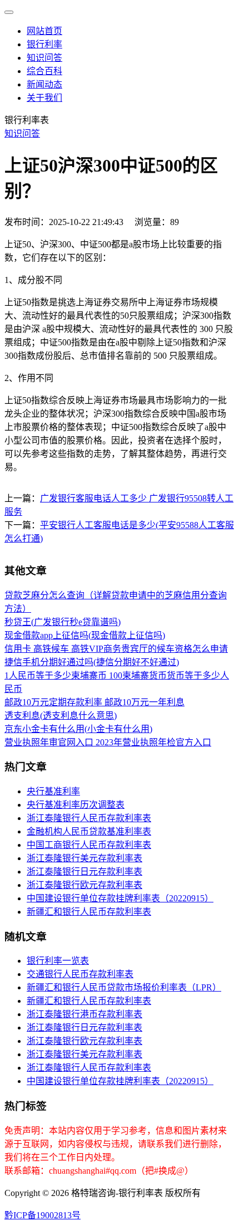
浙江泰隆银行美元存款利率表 (84, 858)
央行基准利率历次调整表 (76, 804)
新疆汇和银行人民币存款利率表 (89, 911)
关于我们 (44, 97)
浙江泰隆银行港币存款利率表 (84, 1014)
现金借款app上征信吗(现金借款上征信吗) (84, 635)
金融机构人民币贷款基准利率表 (89, 831)
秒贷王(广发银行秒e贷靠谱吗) (62, 622)
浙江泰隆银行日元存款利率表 (84, 871)
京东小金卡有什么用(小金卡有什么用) (78, 729)
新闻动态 (44, 84)
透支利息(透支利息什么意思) (60, 715)
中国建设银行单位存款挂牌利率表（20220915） (120, 898)
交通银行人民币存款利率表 (80, 974)
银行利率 (44, 44)
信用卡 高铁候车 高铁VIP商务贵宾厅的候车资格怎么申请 (116, 648)
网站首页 (44, 31)
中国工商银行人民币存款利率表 (89, 845)
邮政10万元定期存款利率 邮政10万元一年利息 (94, 702)
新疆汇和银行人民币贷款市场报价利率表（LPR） (124, 987)
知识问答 (44, 57)
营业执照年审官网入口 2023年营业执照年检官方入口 (107, 742)
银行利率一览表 (58, 960)
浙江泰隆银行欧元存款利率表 (84, 885)
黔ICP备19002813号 (42, 1215)
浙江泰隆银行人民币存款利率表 (89, 818)
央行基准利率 (53, 791)
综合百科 (44, 71)
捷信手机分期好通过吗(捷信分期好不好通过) (91, 662)
